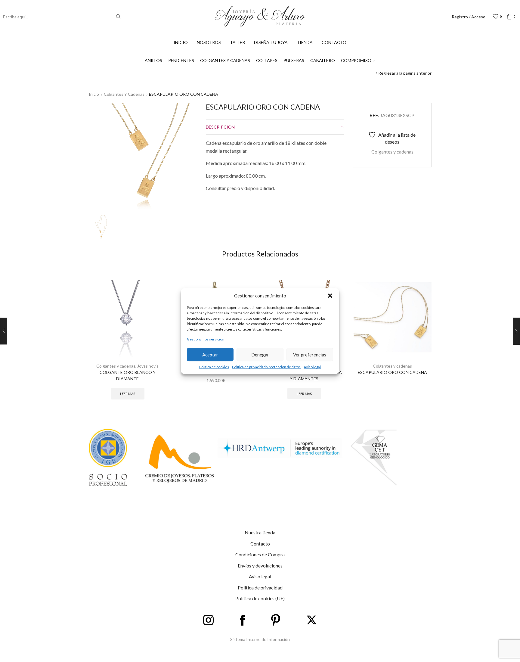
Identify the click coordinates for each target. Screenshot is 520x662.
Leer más (127, 394)
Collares (266, 60)
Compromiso (356, 60)
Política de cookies (214, 367)
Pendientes (181, 60)
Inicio (181, 42)
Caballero (322, 60)
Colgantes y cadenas (225, 60)
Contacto (334, 42)
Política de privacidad (260, 587)
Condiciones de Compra (260, 554)
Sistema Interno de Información (260, 639)
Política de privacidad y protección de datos (266, 367)
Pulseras (293, 60)
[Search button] (118, 16)
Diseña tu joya (271, 42)
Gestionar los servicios (205, 339)
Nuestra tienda (260, 532)
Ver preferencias (309, 354)
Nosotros (209, 42)
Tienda (305, 42)
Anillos (153, 60)
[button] (330, 296)
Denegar (260, 354)
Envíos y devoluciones (260, 565)
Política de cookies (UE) (260, 598)
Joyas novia (148, 365)
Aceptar (210, 354)
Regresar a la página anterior (405, 73)
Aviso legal (312, 367)
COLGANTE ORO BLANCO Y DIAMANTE (128, 375)
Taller (237, 42)
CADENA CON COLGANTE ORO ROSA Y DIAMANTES (304, 375)
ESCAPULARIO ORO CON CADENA (392, 372)
